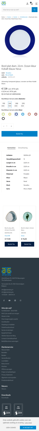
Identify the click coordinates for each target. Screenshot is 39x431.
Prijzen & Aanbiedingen (9, 372)
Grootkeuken (5, 322)
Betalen (4, 355)
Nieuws (4, 389)
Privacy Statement (7, 375)
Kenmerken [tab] (11, 148)
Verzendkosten (6, 358)
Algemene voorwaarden (9, 377)
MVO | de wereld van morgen (10, 313)
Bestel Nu (19, 134)
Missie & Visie (6, 316)
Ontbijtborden (24, 17)
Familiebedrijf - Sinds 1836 (9, 310)
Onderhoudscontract (8, 327)
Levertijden (5, 361)
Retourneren (5, 363)
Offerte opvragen (7, 369)
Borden (16, 17)
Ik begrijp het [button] (28, 427)
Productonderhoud (7, 380)
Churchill (7, 236)
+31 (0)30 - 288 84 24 (8, 294)
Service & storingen (7, 330)
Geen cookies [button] (11, 427)
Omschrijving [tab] (23, 148)
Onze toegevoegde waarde (10, 319)
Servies (9, 17)
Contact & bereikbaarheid (9, 338)
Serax (22, 236)
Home (3, 17)
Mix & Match (9, 75)
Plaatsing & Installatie (8, 324)
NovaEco (8, 73)
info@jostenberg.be (8, 292)
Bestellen (4, 352)
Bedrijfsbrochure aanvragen (10, 341)
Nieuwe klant (6, 350)
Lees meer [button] (28, 423)
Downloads (5, 397)
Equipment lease (7, 333)
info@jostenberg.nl (7, 289)
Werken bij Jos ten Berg (9, 335)
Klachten (4, 366)
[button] (27, 3)
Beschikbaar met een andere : (13, 99)
